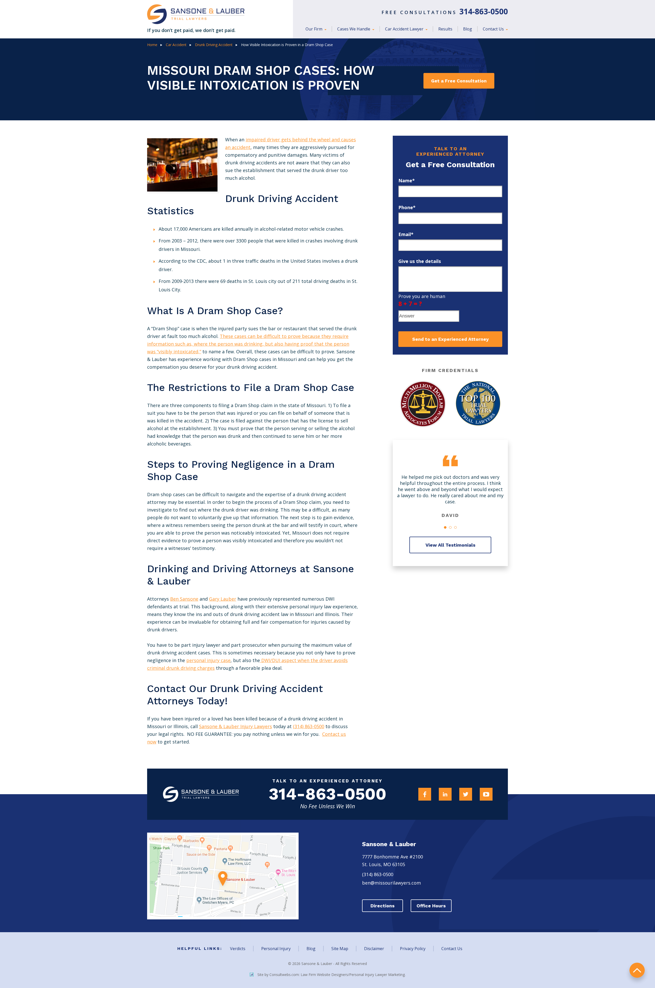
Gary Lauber (222, 599)
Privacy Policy (412, 948)
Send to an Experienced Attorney (450, 339)
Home (152, 44)
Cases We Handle (354, 29)
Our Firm (314, 29)
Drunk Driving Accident (214, 44)
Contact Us (494, 29)
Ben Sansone (184, 599)
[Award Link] (423, 404)
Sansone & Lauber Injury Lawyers (235, 726)
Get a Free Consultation (459, 80)
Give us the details (419, 261)
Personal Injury (276, 948)
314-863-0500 (327, 794)
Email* (405, 234)
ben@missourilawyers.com (391, 883)
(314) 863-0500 (308, 726)
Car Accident (176, 44)
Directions (382, 905)
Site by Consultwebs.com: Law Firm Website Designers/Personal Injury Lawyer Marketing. (331, 974)
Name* (406, 180)
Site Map (339, 948)
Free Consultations (444, 12)
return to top (637, 970)
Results (445, 29)
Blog (467, 29)
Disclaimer (374, 948)
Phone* (407, 207)
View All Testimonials (450, 545)
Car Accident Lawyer (404, 29)
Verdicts (237, 948)
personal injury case (208, 660)
